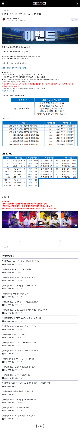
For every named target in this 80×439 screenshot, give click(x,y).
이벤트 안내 (5, 10)
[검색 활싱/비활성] (77, 3)
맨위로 (40, 426)
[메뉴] (3, 3)
